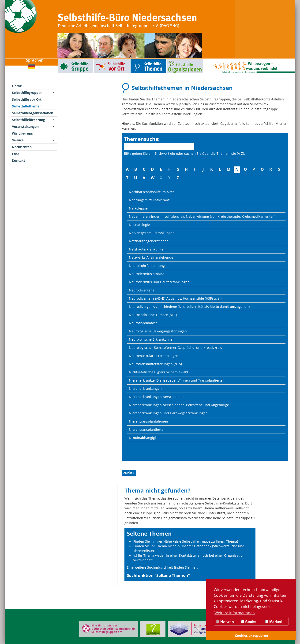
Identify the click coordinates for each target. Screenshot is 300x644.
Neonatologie (139, 224)
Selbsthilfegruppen (65, 60)
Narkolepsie (138, 208)
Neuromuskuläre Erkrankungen (153, 355)
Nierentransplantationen (148, 421)
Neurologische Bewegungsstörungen (158, 331)
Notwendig (229, 622)
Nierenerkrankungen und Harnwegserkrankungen (168, 413)
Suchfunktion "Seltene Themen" (158, 575)
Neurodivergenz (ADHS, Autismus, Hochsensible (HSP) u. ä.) (175, 298)
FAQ (15, 153)
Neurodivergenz (141, 290)
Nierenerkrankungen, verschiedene (156, 396)
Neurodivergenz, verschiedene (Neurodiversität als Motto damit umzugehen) (189, 306)
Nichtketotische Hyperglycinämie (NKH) (159, 372)
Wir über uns (22, 133)
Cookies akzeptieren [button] (251, 635)
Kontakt (18, 160)
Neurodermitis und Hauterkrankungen (159, 282)
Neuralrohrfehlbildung (147, 265)
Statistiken (254, 622)
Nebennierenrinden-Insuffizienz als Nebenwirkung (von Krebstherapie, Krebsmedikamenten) (202, 216)
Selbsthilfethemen (137, 60)
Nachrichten (22, 147)
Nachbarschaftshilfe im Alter (151, 192)
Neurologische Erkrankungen (152, 339)
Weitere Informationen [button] (234, 612)
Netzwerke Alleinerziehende (151, 257)
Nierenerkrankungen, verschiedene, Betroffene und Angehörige (179, 405)
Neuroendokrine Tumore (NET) (153, 315)
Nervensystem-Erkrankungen (152, 233)
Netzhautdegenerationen (149, 241)
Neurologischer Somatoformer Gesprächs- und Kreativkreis (175, 347)
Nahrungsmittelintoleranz (149, 200)
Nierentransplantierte (146, 429)
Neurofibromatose (143, 323)
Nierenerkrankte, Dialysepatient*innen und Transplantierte (175, 380)
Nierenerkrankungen (145, 388)
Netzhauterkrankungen (147, 249)
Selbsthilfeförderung (28, 120)
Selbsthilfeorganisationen (176, 60)
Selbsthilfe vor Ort (101, 60)
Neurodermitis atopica (146, 274)
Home (17, 86)
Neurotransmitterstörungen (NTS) (155, 364)
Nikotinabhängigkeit (145, 437)
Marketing (277, 622)
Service (17, 140)
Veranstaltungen (25, 126)
